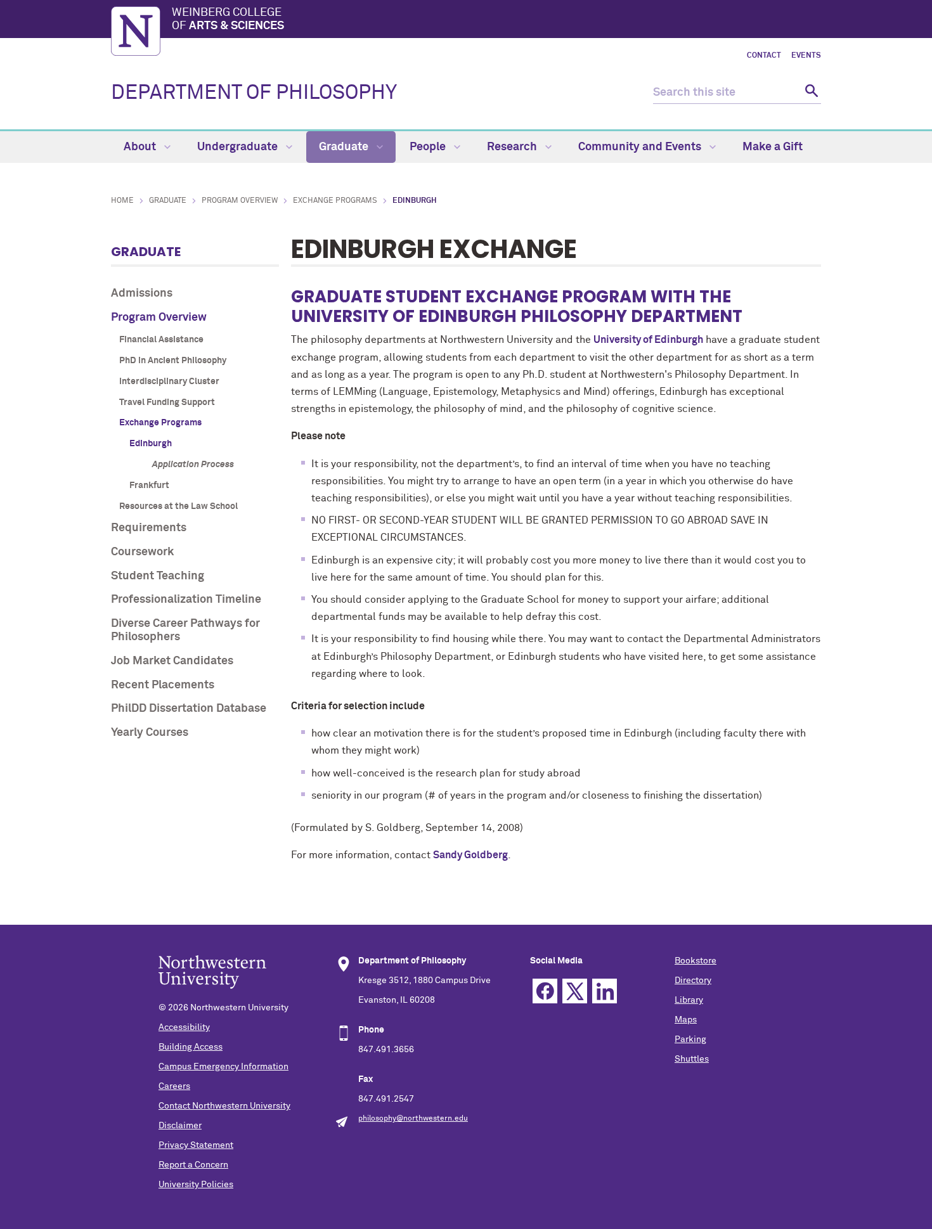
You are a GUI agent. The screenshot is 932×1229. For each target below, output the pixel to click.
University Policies (196, 1184)
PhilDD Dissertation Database (188, 708)
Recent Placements (162, 685)
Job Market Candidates (172, 661)
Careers (174, 1086)
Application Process (193, 464)
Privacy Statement (196, 1145)
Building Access (191, 1047)
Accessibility (184, 1027)
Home (122, 201)
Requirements (148, 528)
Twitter (574, 991)
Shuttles (692, 1059)
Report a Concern (193, 1165)
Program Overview (240, 201)
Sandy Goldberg (470, 855)
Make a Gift (772, 147)
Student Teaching (157, 576)
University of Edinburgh (648, 340)
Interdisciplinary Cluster (169, 381)
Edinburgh (150, 443)
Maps (686, 1019)
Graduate (345, 147)
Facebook (545, 991)
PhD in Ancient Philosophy (172, 360)
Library (689, 1000)
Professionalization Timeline (186, 599)
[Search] (810, 93)
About (141, 147)
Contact (764, 56)
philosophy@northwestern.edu (413, 1119)
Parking (690, 1039)
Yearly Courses (149, 732)
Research (513, 147)
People (429, 147)
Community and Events (641, 147)
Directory (693, 980)
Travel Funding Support (167, 402)
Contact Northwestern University (224, 1106)
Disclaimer (180, 1125)
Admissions (141, 293)
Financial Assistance (161, 339)
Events (806, 56)
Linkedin (604, 991)
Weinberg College (228, 19)
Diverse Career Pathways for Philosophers (185, 630)
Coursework (142, 552)
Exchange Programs (335, 201)
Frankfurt (149, 485)
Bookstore (695, 960)
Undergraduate (238, 147)
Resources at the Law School (178, 506)
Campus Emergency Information (223, 1066)
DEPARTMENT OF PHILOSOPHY (254, 93)
